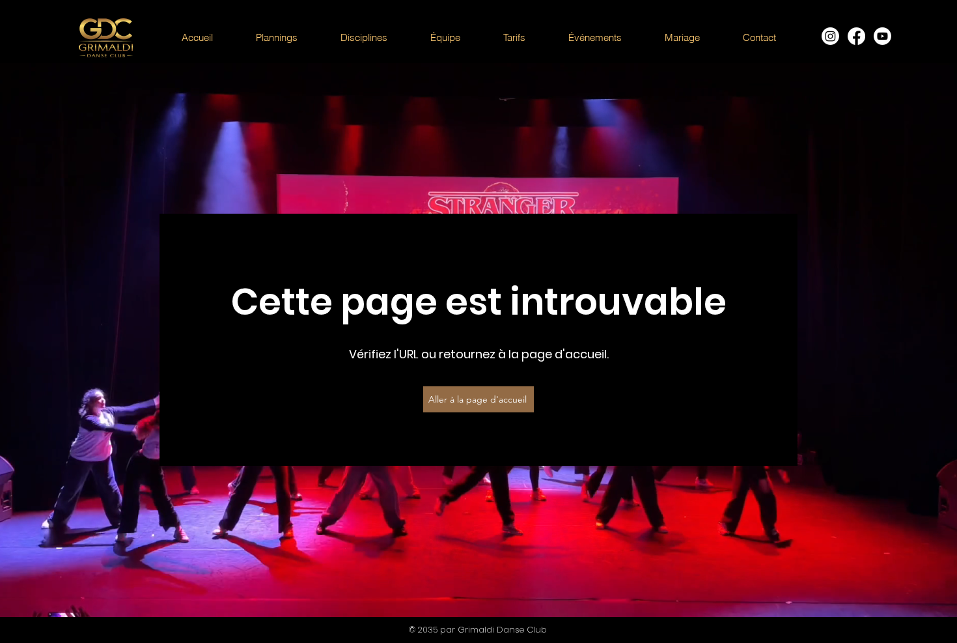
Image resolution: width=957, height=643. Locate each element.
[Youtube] (882, 36)
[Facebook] (856, 36)
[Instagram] (830, 36)
